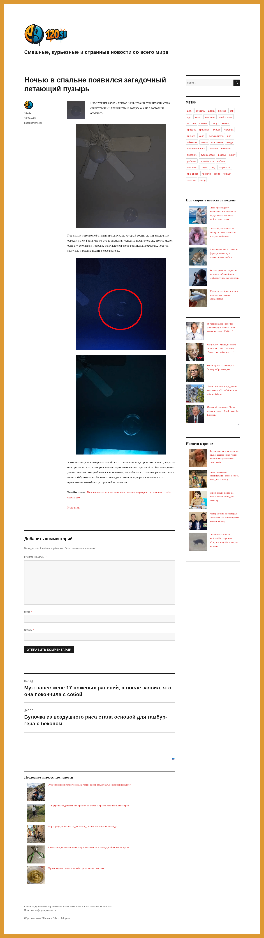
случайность (207, 161)
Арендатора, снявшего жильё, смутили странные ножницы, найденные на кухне (88, 847)
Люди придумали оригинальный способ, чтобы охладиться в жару (224, 475)
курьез (216, 129)
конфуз (215, 123)
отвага (204, 142)
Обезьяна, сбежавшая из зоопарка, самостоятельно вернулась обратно (223, 232)
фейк (217, 173)
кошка (225, 123)
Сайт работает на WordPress (98, 906)
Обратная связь (32, 918)
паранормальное (33, 122)
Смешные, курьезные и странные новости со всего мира (96, 51)
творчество (225, 167)
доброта (200, 110)
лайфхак (228, 129)
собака (221, 161)
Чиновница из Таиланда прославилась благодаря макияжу (222, 496)
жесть (198, 117)
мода (201, 136)
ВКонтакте (46, 918)
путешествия (208, 154)
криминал (204, 129)
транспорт (192, 173)
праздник (192, 154)
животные (210, 117)
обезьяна (192, 142)
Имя (28, 611)
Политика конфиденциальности (40, 910)
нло (229, 136)
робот (232, 154)
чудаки (227, 173)
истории (191, 123)
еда (189, 117)
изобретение (225, 117)
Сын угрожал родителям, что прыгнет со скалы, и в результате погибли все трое (88, 805)
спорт (204, 167)
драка (211, 110)
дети (189, 110)
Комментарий (35, 557)
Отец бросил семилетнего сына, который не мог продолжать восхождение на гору (89, 784)
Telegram (65, 918)
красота (191, 129)
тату (212, 167)
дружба (222, 110)
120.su (27, 112)
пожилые (226, 148)
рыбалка (191, 161)
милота (191, 136)
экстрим (191, 180)
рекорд (222, 154)
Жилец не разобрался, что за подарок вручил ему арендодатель (224, 294)
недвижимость (216, 136)
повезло (213, 148)
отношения (217, 142)
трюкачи (206, 173)
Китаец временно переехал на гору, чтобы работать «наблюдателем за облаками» (224, 274)
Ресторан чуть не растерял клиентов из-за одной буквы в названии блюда (224, 517)
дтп (231, 110)
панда (229, 142)
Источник (73, 507)
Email (29, 629)
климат (203, 123)
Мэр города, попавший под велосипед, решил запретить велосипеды (82, 826)
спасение (192, 167)
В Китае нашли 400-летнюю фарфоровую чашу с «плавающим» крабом (224, 253)
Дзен (56, 918)
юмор (202, 180)
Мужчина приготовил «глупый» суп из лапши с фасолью (76, 868)
